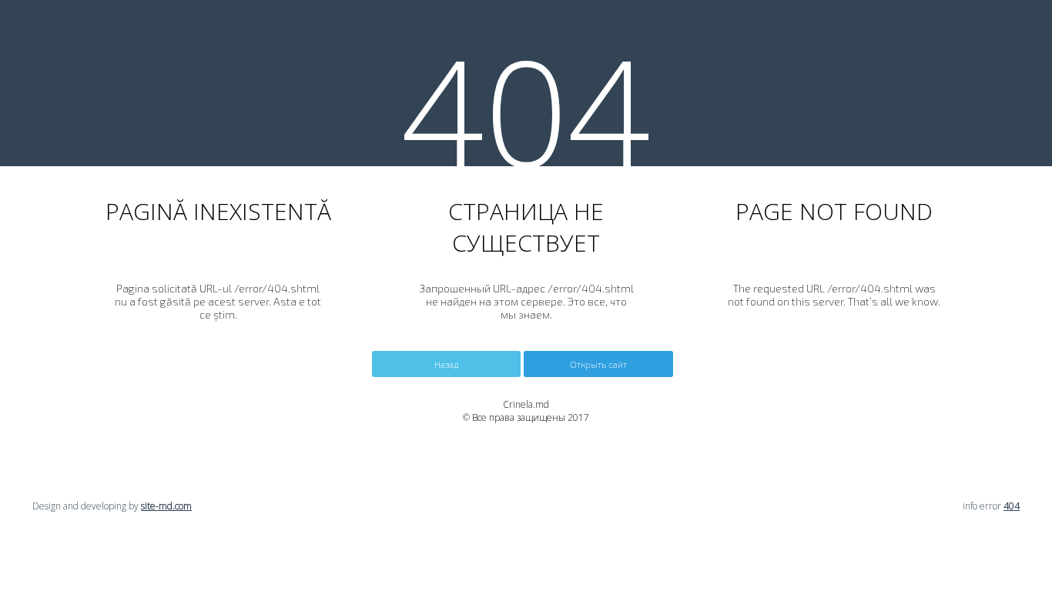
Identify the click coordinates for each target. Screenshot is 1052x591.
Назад (446, 364)
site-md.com (166, 506)
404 (1011, 506)
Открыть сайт (598, 364)
